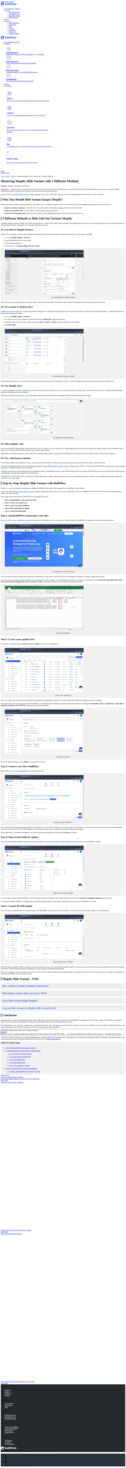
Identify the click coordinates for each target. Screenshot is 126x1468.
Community (12, 30)
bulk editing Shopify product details (56, 466)
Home (3, 176)
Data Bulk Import (14, 12)
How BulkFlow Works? (12, 9)
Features (7, 10)
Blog (10, 26)
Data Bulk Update (14, 16)
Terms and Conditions (11, 1427)
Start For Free (5, 173)
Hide (18, 1043)
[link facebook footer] (6, 1455)
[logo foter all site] (9, 1449)
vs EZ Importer (9, 1444)
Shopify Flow (26, 390)
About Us (8, 1390)
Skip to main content (7, 1)
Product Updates (14, 33)
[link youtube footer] (6, 1462)
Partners (11, 28)
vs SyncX (8, 1442)
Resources (8, 21)
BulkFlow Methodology (53, 1039)
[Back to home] (16, 5)
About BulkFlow (14, 23)
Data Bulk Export (14, 14)
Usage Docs (12, 25)
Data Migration (13, 17)
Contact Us (12, 32)
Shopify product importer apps (23, 491)
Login (3, 171)
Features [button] (7, 44)
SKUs (47, 580)
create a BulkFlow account (21, 520)
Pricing (7, 19)
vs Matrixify (8, 1440)
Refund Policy (9, 1430)
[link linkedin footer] (6, 1457)
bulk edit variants (8, 313)
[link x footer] (6, 1460)
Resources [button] (8, 86)
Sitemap (7, 1395)
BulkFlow (4, 1032)
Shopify (13, 176)
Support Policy (9, 1432)
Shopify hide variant (21, 194)
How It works (9, 1403)
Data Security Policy (11, 1429)
